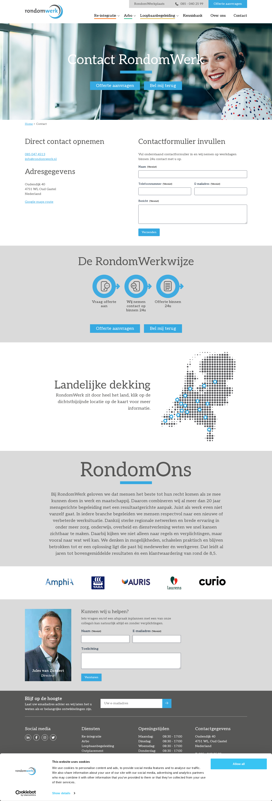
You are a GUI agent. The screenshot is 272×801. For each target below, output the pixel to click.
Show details (61, 793)
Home (29, 124)
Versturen (91, 677)
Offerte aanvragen (228, 4)
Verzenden (149, 232)
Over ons (218, 16)
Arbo (128, 16)
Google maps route (39, 202)
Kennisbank (193, 16)
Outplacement (92, 751)
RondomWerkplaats (149, 4)
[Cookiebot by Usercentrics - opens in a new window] (25, 793)
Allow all (239, 764)
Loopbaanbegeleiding (157, 16)
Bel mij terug (163, 85)
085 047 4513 (35, 154)
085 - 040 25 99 (191, 4)
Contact (240, 16)
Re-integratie (105, 16)
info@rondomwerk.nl (41, 159)
